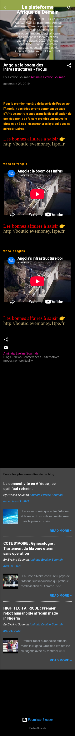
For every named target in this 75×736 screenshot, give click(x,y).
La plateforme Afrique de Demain (38, 9)
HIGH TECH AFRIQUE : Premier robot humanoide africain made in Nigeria (30, 613)
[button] (69, 66)
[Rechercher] (69, 8)
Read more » (61, 530)
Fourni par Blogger (40, 719)
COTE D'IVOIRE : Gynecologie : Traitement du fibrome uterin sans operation (29, 548)
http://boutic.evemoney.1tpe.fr (34, 144)
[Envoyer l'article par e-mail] (5, 349)
